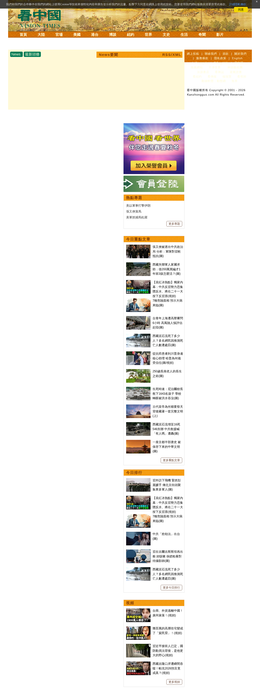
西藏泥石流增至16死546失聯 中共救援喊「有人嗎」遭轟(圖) (166, 429)
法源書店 (203, 72)
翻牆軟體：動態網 (214, 81)
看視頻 (241, 76)
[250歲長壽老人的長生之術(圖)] (138, 371)
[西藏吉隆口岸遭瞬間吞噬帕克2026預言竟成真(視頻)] (138, 663)
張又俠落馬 (133, 211)
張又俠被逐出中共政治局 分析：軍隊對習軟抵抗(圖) (168, 251)
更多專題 (174, 223)
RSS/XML (171, 55)
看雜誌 (219, 72)
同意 (241, 9)
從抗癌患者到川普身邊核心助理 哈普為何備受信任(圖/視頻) (168, 358)
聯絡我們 (211, 53)
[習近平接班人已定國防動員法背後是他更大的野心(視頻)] (138, 646)
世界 (148, 35)
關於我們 (240, 53)
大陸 (41, 35)
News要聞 (108, 55)
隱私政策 (220, 58)
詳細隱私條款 (237, 4)
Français (201, 62)
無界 (235, 81)
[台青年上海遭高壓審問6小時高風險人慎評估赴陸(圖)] (138, 318)
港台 (95, 35)
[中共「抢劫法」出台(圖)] (138, 534)
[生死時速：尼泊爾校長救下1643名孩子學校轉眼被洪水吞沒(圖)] (138, 389)
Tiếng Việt (221, 62)
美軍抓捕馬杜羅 (136, 217)
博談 (112, 35)
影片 (220, 35)
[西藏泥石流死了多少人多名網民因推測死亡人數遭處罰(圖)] (138, 336)
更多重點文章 (171, 460)
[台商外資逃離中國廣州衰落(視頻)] (138, 610)
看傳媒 (212, 76)
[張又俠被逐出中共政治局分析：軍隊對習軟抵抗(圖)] (138, 246)
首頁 (23, 35)
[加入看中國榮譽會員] (154, 125)
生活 (184, 35)
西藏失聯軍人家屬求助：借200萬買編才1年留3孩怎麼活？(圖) (167, 269)
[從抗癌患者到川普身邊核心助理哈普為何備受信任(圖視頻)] (138, 353)
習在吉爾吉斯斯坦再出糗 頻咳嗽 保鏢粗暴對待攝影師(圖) (168, 556)
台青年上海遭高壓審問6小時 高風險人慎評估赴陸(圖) (168, 322)
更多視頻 (174, 681)
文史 (166, 35)
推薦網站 (197, 67)
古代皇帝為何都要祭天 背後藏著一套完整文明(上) (168, 411)
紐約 (130, 35)
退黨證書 (236, 72)
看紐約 (197, 76)
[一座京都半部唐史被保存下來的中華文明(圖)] (138, 442)
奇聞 (202, 35)
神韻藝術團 (235, 67)
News (16, 54)
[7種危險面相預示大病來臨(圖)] (138, 300)
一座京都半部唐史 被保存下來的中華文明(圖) (167, 446)
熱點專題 (134, 198)
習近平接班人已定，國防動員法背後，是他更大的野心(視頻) (168, 650)
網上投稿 (193, 53)
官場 (59, 35)
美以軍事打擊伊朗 (138, 205)
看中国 (41, 18)
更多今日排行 (171, 587)
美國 (77, 35)
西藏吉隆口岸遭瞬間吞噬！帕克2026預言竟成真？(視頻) (168, 668)
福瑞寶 (227, 76)
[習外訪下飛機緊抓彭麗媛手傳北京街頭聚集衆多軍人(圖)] (138, 480)
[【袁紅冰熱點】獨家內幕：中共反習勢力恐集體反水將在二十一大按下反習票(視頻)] (138, 282)
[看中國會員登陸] (154, 184)
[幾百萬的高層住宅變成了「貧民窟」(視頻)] (138, 628)
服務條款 (202, 58)
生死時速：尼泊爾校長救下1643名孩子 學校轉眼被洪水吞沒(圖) (168, 393)
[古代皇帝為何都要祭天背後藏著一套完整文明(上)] (138, 406)
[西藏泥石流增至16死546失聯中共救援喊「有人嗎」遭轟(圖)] (138, 424)
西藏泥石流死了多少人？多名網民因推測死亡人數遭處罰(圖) (168, 340)
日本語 (239, 62)
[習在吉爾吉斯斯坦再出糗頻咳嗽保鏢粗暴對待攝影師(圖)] (138, 551)
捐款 (226, 53)
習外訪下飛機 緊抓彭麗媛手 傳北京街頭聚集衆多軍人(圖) (167, 484)
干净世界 (215, 67)
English (237, 58)
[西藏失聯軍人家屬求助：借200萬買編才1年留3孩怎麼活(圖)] (138, 264)
